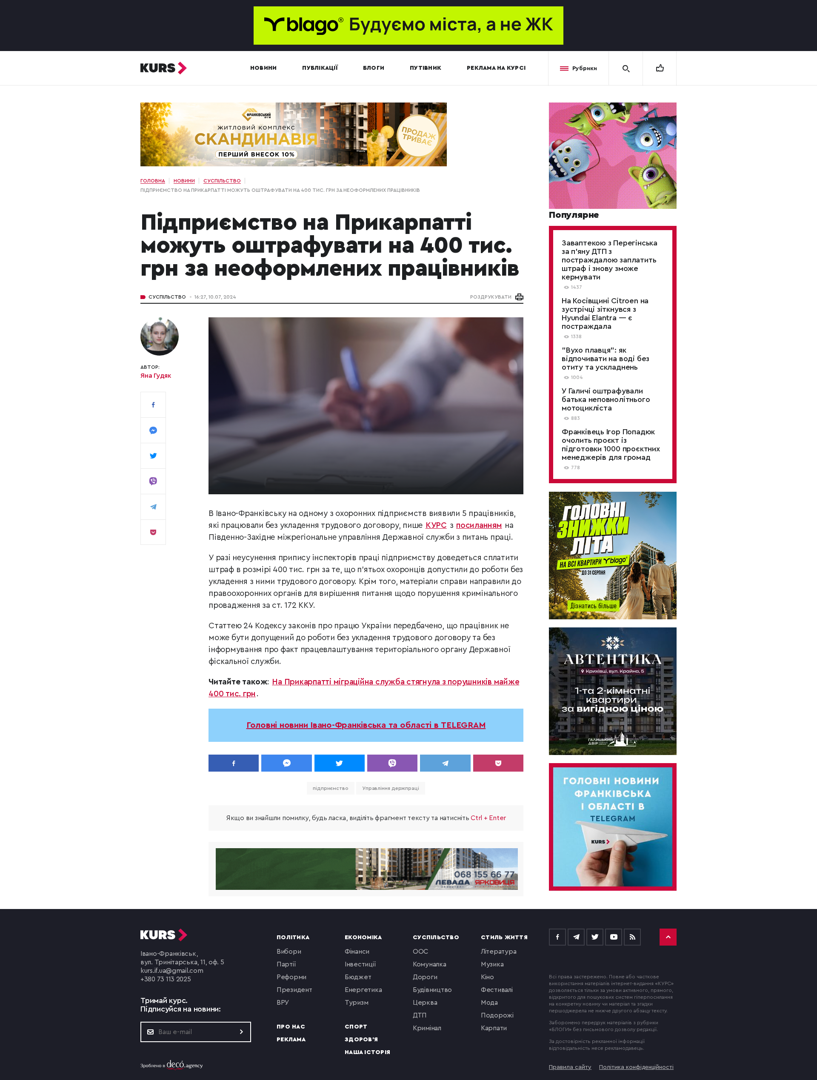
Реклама (291, 1040)
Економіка (363, 937)
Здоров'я (361, 1040)
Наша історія (367, 1052)
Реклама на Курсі (496, 68)
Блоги (373, 68)
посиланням (479, 525)
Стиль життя (504, 937)
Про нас (291, 1027)
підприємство (331, 788)
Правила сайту (570, 1067)
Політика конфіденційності (636, 1067)
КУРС (436, 525)
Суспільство (167, 296)
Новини (263, 68)
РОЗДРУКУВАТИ (490, 296)
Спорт (356, 1027)
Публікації (319, 68)
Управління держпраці (390, 788)
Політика (293, 937)
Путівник (425, 68)
